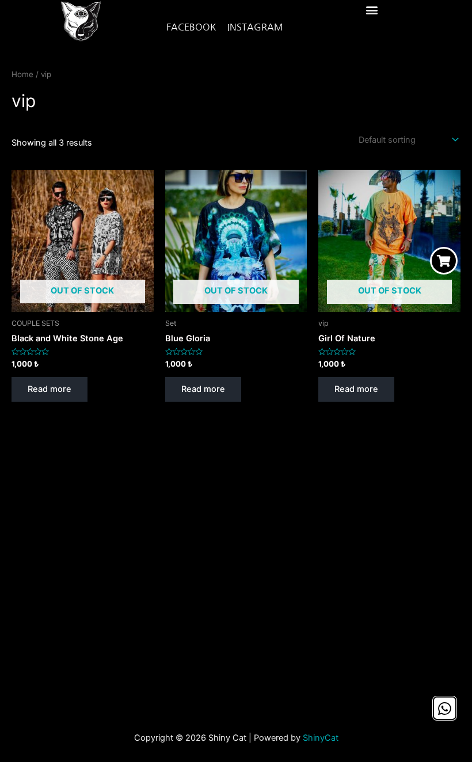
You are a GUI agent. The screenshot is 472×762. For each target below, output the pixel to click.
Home (22, 74)
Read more (49, 389)
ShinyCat (320, 738)
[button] (371, 9)
